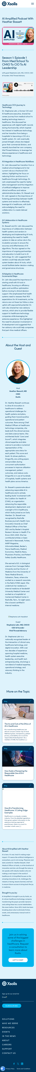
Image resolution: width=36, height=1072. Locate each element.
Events (6, 1031)
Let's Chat (18, 960)
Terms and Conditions (23, 1069)
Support (7, 1048)
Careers (7, 1044)
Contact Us (9, 1053)
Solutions (8, 1019)
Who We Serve (10, 1023)
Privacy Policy (10, 1069)
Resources (8, 1027)
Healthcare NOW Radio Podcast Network (11, 97)
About (6, 1040)
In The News (9, 1036)
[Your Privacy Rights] (2, 1068)
